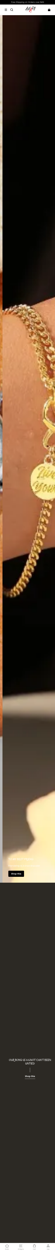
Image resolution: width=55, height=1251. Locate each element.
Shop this (14, 873)
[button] (6, 10)
